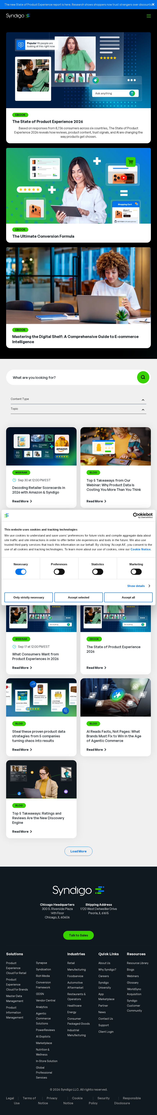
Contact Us (105, 1018)
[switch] (59, 572)
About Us (104, 963)
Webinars (133, 976)
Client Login (106, 1031)
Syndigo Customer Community (134, 1005)
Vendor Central (45, 1000)
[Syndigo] (18, 16)
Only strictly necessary (28, 597)
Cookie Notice (141, 549)
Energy (71, 1012)
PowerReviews (45, 1030)
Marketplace (44, 1043)
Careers (103, 976)
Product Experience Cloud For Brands (17, 984)
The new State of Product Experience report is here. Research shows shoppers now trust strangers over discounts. (78, 4)
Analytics (42, 1007)
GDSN (40, 994)
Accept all (128, 597)
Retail (71, 963)
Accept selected (78, 597)
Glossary (132, 982)
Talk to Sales (78, 935)
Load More (78, 851)
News (102, 1012)
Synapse (41, 962)
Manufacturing (76, 969)
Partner (103, 1005)
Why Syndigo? (107, 969)
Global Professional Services (44, 1072)
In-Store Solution (46, 1061)
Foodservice (75, 976)
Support (103, 1025)
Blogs (130, 969)
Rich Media (43, 975)
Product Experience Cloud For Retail (16, 968)
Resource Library (137, 963)
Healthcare (74, 1005)
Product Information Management (14, 1012)
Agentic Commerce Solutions (43, 1018)
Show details (136, 585)
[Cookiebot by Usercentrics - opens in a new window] (136, 515)
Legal (10, 1098)
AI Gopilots (43, 1036)
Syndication (43, 969)
